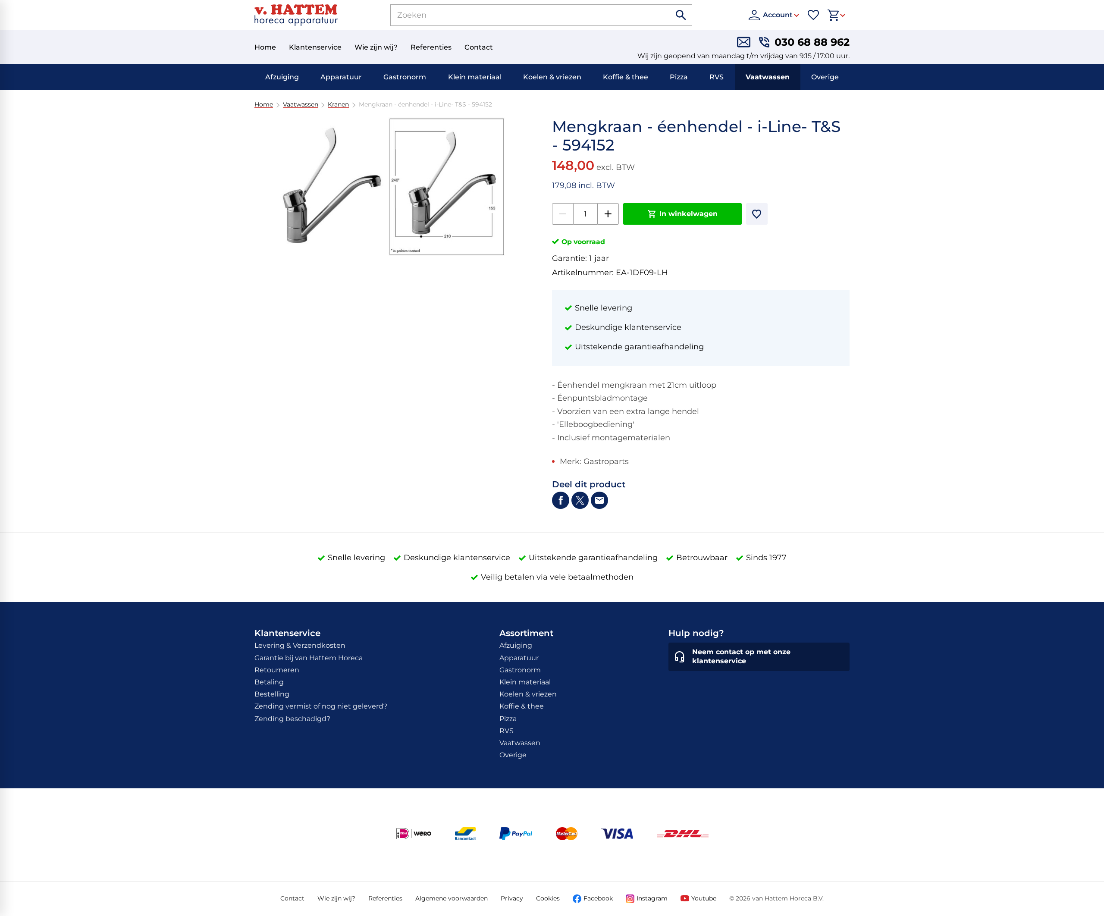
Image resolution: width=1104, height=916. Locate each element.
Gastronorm (404, 77)
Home (263, 104)
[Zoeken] (681, 15)
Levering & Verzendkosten (299, 645)
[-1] (563, 214)
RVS (716, 77)
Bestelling (271, 694)
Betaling (269, 682)
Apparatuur (341, 77)
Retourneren (276, 670)
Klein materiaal (475, 77)
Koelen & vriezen (552, 77)
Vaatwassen (768, 77)
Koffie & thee (625, 77)
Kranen (338, 104)
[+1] (608, 214)
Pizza (679, 77)
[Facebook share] (560, 500)
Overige (825, 77)
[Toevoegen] (757, 214)
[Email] (599, 500)
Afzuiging (282, 77)
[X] (580, 500)
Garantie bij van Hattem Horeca (308, 658)
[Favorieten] (813, 15)
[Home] (296, 15)
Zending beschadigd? (292, 719)
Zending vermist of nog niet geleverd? (320, 706)
